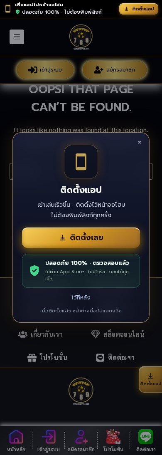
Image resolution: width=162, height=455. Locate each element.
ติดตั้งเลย (86, 237)
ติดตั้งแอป (143, 8)
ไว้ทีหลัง (81, 297)
